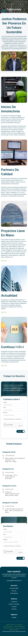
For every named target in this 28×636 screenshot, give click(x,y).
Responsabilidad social (8, 628)
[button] (26, 2)
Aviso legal (18, 624)
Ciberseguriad (14, 593)
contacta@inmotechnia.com (14, 580)
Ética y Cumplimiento (19, 626)
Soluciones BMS (14, 588)
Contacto (14, 606)
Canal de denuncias (8, 626)
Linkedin (14, 617)
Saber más (4, 260)
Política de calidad (14, 629)
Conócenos (14, 601)
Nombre (5, 402)
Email (4, 407)
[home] (6, 2)
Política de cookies (10, 624)
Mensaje (5, 412)
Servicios (14, 590)
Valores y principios (14, 604)
